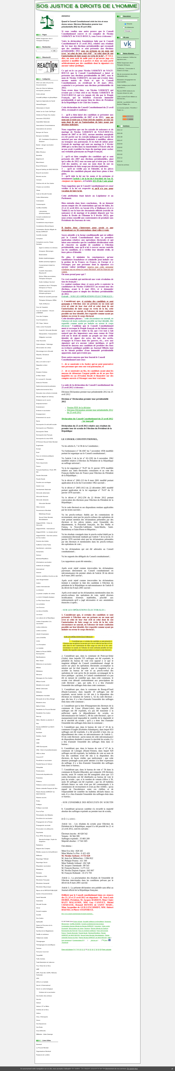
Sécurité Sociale (41, 904)
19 (98, 949)
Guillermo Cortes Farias (43, 544)
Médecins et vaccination (43, 664)
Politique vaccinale (42, 808)
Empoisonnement (41, 403)
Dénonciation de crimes (43, 347)
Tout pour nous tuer (42, 951)
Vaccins (38, 999)
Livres (38, 641)
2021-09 (119, 133)
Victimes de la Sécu (42, 1009)
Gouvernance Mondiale (43, 510)
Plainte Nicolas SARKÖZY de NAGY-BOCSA (93, 937)
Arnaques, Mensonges (46, 251)
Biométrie (39, 155)
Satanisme (39, 900)
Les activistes (40, 604)
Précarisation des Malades (44, 815)
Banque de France (42, 132)
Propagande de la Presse (44, 822)
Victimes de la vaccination (47, 992)
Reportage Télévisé (42, 859)
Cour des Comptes (42, 316)
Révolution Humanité (42, 883)
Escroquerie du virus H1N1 (44, 438)
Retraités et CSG (41, 876)
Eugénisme (39, 445)
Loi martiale (39, 648)
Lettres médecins (41, 627)
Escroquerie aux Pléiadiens (44, 428)
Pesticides (39, 778)
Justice (38, 583)
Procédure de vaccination (44, 818)
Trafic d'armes (40, 959)
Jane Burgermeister (42, 579)
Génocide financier (42, 496)
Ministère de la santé (42, 685)
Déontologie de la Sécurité (44, 351)
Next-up (38, 716)
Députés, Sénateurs (42, 354)
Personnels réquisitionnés (44, 774)
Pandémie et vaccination (44, 760)
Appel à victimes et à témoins (48, 247)
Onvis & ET (39, 757)
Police (38, 801)
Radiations (39, 845)
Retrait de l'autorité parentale (48, 296)
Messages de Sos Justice (44, 678)
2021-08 (119, 137)
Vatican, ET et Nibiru (42, 1006)
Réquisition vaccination (43, 866)
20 (100, 949)
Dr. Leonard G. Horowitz (43, 379)
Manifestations (40, 657)
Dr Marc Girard (40, 375)
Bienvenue (39, 148)
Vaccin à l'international (43, 985)
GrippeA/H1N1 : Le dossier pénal (46, 532)
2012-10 (119, 161)
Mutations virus (41, 702)
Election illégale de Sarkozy (45, 396)
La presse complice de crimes (45, 593)
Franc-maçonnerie (42, 463)
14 (88, 949)
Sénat (38, 908)
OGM (38, 739)
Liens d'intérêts (41, 637)
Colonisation (40, 201)
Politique (39, 804)
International (40, 569)
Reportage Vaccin (41, 862)
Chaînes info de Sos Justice (45, 183)
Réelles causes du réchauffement (46, 852)
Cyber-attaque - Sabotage (44, 344)
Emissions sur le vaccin (43, 400)
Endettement (40, 407)
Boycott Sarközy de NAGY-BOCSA (47, 169)
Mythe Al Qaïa (40, 706)
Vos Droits (39, 1027)
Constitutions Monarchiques (45, 226)
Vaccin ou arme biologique (44, 989)
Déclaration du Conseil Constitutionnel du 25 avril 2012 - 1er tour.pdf (87, 420)
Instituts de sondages (43, 565)
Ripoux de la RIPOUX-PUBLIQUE (46, 890)
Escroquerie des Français (44, 435)
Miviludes (39, 692)
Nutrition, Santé (41, 736)
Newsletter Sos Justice (43, 713)
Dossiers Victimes (41, 372)
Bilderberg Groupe (45, 514)
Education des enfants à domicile (46, 393)
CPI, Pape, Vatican (42, 323)
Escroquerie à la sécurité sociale (46, 424)
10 (80, 949)
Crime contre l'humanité (43, 327)
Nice (37, 723)
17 (94, 949)
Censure (39, 180)
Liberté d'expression (42, 634)
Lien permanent (67, 940)
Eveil (37, 452)
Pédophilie (39, 767)
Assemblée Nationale (43, 122)
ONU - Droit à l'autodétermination (46, 750)
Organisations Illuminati (43, 1051)
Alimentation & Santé (43, 108)
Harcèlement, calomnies (43, 548)
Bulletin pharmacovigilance (47, 261)
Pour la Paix (40, 811)
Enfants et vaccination (43, 410)
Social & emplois (41, 911)
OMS (37, 743)
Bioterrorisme (43, 254)
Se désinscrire (129, 27)
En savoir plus (132, 1069)
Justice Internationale (43, 586)
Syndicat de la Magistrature (44, 931)
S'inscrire (129, 24)
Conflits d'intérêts (41, 207)
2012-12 (119, 158)
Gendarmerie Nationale (43, 489)
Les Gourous (40, 607)
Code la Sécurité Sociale (44, 194)
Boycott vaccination (42, 173)
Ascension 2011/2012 (43, 118)
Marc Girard (39, 660)
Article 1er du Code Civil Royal (45, 111)
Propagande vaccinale (43, 825)
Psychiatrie (39, 832)
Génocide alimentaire (43, 493)
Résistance (39, 869)
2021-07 (119, 140)
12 (84, 949)
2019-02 (119, 147)
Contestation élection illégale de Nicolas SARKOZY (78, 926)
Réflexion (39, 855)
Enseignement (40, 414)
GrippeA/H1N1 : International (45, 528)
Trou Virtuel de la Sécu (43, 966)
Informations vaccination (44, 562)
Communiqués (40, 204)
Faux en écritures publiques (45, 456)
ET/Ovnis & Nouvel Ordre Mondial (46, 442)
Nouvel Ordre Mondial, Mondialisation (92, 935)
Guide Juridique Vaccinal (47, 282)
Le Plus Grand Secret (43, 600)
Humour (38, 555)
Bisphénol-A (40, 159)
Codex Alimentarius (42, 197)
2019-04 (119, 144)
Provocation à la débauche (44, 829)
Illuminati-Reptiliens (42, 558)
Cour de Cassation (42, 307)
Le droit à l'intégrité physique (45, 597)
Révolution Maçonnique (43, 887)
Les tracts (39, 614)
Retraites (39, 873)
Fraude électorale (41, 475)
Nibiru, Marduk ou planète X (45, 720)
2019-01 (119, 151)
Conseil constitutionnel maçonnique (92, 924)
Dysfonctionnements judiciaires (46, 386)
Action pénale (40, 94)
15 (90, 949)
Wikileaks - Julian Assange (44, 1034)
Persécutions (40, 771)
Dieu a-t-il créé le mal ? (43, 361)
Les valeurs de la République (45, 618)
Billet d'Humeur (41, 152)
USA (37, 978)
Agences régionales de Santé (45, 101)
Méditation (39, 671)
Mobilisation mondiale (43, 695)
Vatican (38, 1002)
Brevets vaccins (41, 176)
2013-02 (119, 154)
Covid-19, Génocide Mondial (48, 330)
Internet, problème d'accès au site (47, 576)
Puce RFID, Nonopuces (43, 836)
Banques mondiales (42, 136)
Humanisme (40, 551)
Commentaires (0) (78, 940)
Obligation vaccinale (45, 337)
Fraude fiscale (40, 479)
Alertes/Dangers (41, 104)
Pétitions (39, 781)
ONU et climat (40, 753)
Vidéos (38, 1013)
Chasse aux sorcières (43, 187)
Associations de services (44, 129)
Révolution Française (42, 880)
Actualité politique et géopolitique (46, 97)
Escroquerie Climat (42, 431)
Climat (38, 190)
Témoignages (40, 941)
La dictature (40, 590)
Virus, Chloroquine (42, 1017)
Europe (38, 449)
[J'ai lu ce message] (172, 1069)
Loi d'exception (41, 644)
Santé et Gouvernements (44, 894)
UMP (37, 969)
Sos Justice (39, 918)
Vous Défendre (41, 1030)
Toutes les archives (123, 165)
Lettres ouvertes (41, 630)
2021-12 (119, 130)
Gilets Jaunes (40, 507)
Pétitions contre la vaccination (45, 785)
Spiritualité (39, 921)
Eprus (38, 421)
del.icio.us (93, 940)
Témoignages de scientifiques (45, 945)
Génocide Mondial (44, 503)
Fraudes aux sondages (43, 482)
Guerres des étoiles (42, 541)
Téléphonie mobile (42, 938)
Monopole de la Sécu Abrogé (45, 699)
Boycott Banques (41, 166)
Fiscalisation (40, 459)
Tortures (38, 948)
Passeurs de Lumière (43, 1055)
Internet (38, 572)
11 (82, 949)
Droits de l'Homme (42, 382)
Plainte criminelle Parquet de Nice (46, 788)
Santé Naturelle (41, 897)
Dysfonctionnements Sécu (44, 389)
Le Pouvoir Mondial (42, 1047)
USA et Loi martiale (42, 982)
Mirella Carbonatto (42, 688)
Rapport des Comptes (43, 848)
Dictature (39, 358)
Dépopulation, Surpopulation (48, 333)
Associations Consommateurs (45, 125)
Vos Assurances (41, 1023)
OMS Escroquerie (41, 746)
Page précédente (67, 949)
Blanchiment (40, 162)
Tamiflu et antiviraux (42, 934)
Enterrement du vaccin (43, 417)
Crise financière (41, 340)
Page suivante (106, 949)
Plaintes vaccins (41, 797)
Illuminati (39, 1044)
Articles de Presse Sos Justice (45, 115)
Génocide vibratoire (42, 500)
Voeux (38, 1020)
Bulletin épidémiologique (46, 258)
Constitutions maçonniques (44, 222)
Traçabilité (39, 955)
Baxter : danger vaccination (45, 145)
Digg (105, 940)
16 (92, 949)
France (38, 466)
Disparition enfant (41, 365)
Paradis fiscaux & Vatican (44, 764)
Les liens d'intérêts (42, 611)
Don (37, 368)
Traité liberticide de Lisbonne (45, 962)
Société (38, 915)
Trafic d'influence (44, 303)
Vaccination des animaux (44, 996)
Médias (38, 667)
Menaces (39, 674)
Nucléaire (39, 732)
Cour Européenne (42, 320)
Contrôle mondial (41, 235)
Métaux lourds (40, 681)
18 (96, 949)
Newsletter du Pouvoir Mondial (45, 709)
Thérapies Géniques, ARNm (47, 300)
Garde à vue (40, 486)
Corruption (39, 238)
